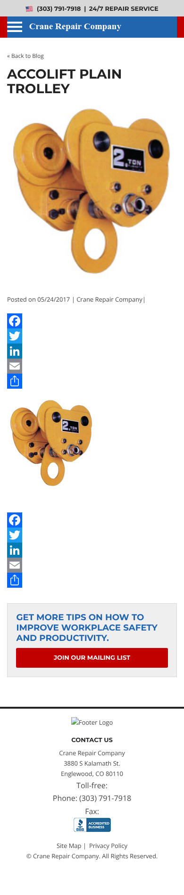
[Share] (92, 381)
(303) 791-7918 (58, 9)
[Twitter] (92, 336)
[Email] (92, 366)
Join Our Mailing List (92, 658)
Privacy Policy (108, 845)
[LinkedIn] (92, 351)
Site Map (69, 845)
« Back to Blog (25, 56)
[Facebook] (92, 320)
